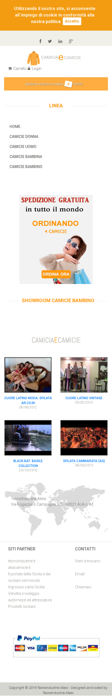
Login (36, 68)
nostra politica (46, 21)
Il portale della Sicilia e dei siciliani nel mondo (29, 577)
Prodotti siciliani (22, 606)
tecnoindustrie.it (21, 561)
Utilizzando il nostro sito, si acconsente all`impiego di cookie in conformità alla (54, 12)
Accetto (72, 21)
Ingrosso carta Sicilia (26, 587)
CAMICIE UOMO (23, 146)
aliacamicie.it (19, 567)
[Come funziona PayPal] (56, 646)
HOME (15, 126)
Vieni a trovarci (87, 561)
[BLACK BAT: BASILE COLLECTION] (28, 437)
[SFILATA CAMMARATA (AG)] (84, 437)
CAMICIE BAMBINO (26, 166)
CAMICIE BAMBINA (26, 156)
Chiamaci (83, 587)
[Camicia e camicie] (54, 57)
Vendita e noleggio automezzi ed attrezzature (30, 596)
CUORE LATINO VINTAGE (84, 398)
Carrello (20, 68)
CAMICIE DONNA (24, 136)
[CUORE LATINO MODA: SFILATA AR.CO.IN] (28, 374)
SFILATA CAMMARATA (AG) (84, 461)
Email (80, 574)
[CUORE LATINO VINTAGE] (84, 374)
